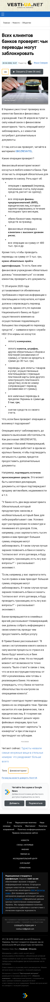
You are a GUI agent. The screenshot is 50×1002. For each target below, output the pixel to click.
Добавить (14, 803)
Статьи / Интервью (25, 845)
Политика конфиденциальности (32, 829)
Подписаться (35, 803)
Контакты (18, 826)
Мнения (25, 850)
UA (5, 71)
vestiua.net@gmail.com (25, 929)
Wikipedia (32, 949)
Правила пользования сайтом (25, 833)
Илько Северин (41, 63)
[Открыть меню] (3, 14)
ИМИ (33, 890)
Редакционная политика (25, 823)
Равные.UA (25, 854)
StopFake (9, 899)
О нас (9, 823)
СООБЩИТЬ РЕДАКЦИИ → (25, 925)
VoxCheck (18, 899)
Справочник (25, 868)
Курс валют (25, 863)
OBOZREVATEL (23, 151)
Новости (25, 840)
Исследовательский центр (25, 859)
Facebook (23, 949)
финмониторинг (18, 770)
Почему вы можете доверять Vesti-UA (19, 778)
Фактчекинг (30, 826)
